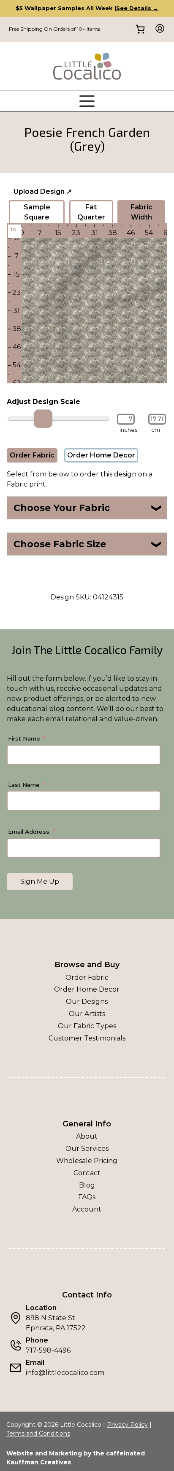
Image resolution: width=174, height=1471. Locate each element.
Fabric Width (141, 212)
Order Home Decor (101, 455)
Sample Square (37, 212)
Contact (87, 1173)
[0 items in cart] (140, 29)
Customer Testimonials (87, 1038)
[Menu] (87, 101)
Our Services (87, 1149)
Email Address (28, 831)
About (87, 1136)
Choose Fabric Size (88, 544)
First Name (24, 738)
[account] (157, 29)
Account (86, 1209)
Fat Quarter (91, 212)
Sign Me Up (39, 881)
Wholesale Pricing (86, 1161)
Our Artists (87, 1014)
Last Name (24, 784)
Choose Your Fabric (88, 508)
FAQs (86, 1197)
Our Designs (87, 1002)
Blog (87, 1185)
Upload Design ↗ (43, 191)
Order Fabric (32, 455)
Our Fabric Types (87, 1026)
